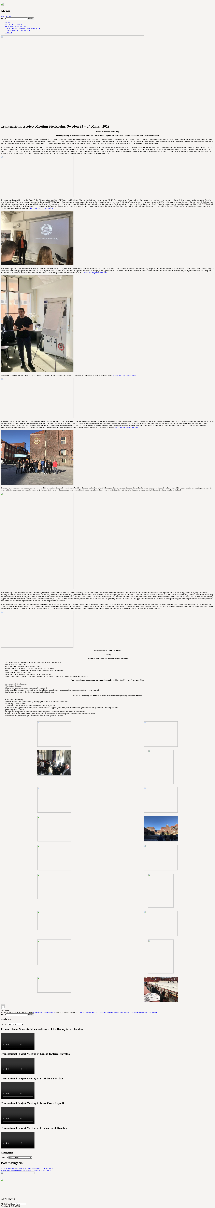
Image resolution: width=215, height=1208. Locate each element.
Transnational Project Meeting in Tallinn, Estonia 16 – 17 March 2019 (27, 1168)
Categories (4, 1157)
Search (3, 18)
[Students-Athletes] (2, 4)
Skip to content (6, 16)
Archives (4, 1024)
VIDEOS (8, 33)
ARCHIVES (5, 1204)
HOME (8, 22)
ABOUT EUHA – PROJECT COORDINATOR (22, 29)
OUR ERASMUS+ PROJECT (16, 27)
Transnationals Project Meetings (44, 1012)
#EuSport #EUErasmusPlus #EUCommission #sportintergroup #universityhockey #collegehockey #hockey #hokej (116, 1012)
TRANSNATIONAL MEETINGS (17, 31)
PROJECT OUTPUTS (13, 25)
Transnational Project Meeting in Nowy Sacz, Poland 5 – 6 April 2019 (27, 1170)
